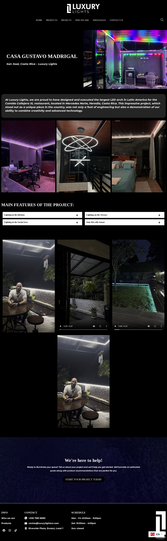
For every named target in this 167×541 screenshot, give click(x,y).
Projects (66, 20)
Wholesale (99, 20)
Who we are (82, 20)
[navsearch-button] (162, 20)
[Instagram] (9, 530)
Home (39, 20)
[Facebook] (4, 530)
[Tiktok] (15, 530)
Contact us (116, 20)
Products (51, 20)
